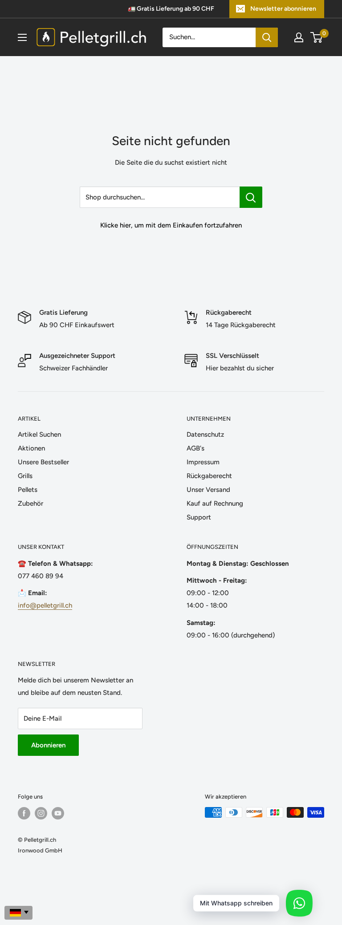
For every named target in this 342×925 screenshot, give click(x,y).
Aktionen (31, 448)
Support (199, 517)
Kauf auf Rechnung (215, 503)
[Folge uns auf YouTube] (58, 813)
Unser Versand (208, 490)
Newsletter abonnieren (283, 8)
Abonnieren (48, 745)
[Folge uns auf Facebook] (24, 813)
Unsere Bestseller (43, 462)
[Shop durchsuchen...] (251, 197)
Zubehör (30, 503)
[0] (316, 37)
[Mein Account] (298, 37)
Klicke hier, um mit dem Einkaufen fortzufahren (171, 225)
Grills (25, 476)
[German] (18, 913)
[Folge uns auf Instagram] (41, 813)
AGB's (195, 448)
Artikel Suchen (39, 434)
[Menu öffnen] (22, 37)
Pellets (27, 490)
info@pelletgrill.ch (45, 605)
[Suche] (267, 37)
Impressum (203, 462)
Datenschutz (205, 434)
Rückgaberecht (209, 476)
